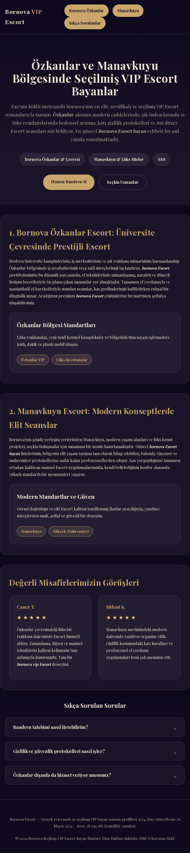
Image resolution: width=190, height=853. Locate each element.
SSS (162, 159)
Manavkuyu (128, 10)
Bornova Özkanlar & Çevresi (52, 159)
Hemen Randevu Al (69, 181)
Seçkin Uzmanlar (123, 182)
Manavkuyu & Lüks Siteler (119, 159)
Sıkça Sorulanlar (85, 23)
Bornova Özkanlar (86, 10)
